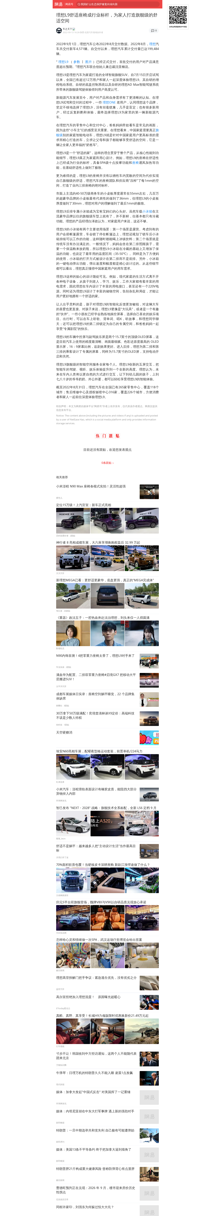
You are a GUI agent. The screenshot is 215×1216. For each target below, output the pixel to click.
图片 (88, 62)
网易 (58, 4)
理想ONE (109, 102)
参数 (77, 62)
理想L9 (63, 62)
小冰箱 (147, 211)
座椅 (135, 162)
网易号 (69, 4)
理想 (152, 44)
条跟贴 (107, 463)
